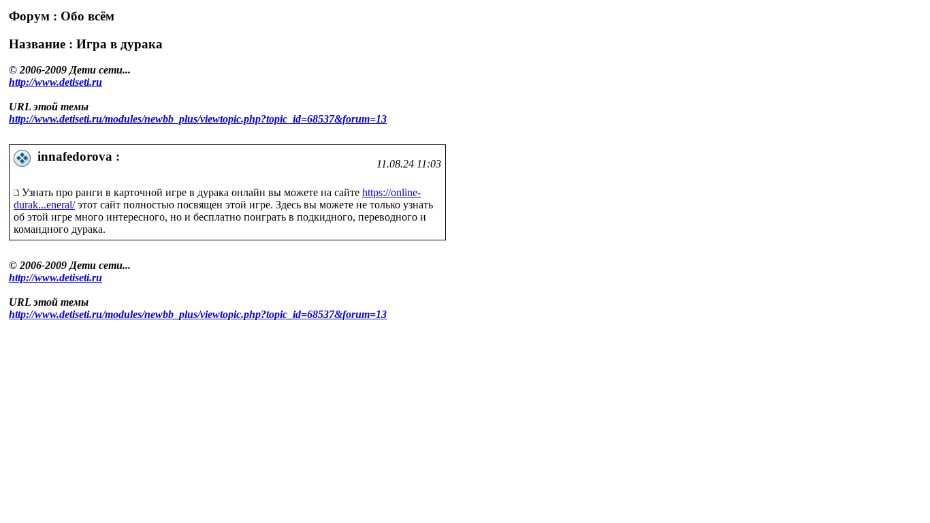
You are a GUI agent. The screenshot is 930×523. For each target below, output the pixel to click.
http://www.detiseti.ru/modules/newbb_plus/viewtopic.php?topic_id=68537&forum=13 (198, 119)
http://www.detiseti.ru (55, 82)
